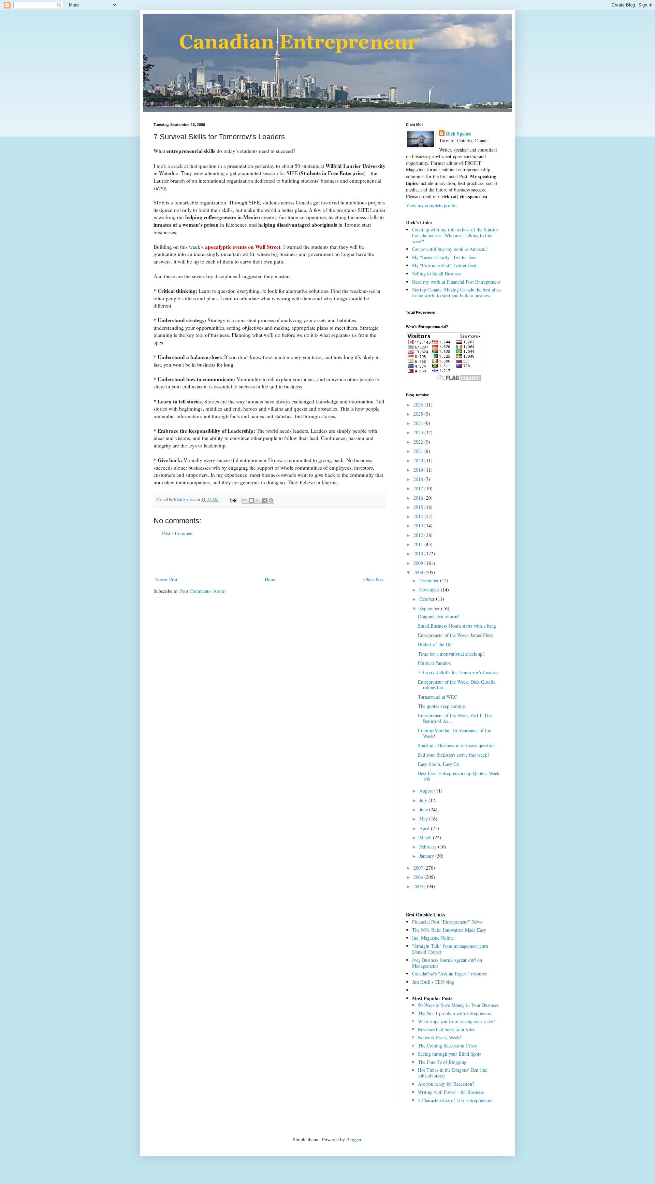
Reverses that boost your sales (446, 1029)
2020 (418, 460)
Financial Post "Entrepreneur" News (447, 921)
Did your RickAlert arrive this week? (453, 755)
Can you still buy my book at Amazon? (449, 249)
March (426, 837)
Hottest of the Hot (435, 644)
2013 (418, 525)
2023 (418, 432)
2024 (418, 423)
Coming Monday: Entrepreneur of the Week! (454, 733)
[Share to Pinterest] (270, 500)
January (427, 856)
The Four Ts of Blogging (442, 1062)
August (426, 790)
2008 (418, 572)
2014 (418, 516)
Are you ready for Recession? (446, 1084)
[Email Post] (232, 499)
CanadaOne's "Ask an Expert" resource (449, 973)
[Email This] (245, 500)
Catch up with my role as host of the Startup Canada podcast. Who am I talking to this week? (455, 235)
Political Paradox (434, 663)
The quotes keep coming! (442, 706)
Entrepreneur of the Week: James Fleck (456, 635)
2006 (418, 877)
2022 (418, 442)
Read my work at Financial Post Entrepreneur (456, 282)
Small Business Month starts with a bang (457, 626)
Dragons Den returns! (439, 616)
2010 (418, 553)
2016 (418, 498)
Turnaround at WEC (437, 697)
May (424, 818)
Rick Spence (458, 133)
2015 (418, 507)
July (423, 800)
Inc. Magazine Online (433, 938)
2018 (418, 479)
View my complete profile (431, 205)
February (428, 846)
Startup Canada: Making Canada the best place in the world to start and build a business (456, 292)
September (430, 608)
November (430, 589)
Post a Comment (178, 533)
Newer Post (166, 579)
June (424, 809)
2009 (418, 563)
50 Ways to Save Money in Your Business (458, 1005)
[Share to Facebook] (264, 500)
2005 (418, 886)
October (427, 599)
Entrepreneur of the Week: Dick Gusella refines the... (456, 685)
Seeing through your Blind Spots (449, 1054)
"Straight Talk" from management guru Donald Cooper (450, 949)
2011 (418, 544)
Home (270, 579)
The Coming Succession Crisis (447, 1045)
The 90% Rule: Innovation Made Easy (449, 930)
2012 (418, 535)
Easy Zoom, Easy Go (438, 764)
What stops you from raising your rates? (456, 1021)
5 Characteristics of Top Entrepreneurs (455, 1100)
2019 (418, 470)
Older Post (373, 579)
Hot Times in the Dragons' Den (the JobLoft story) (452, 1073)
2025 (418, 414)
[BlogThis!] (251, 500)
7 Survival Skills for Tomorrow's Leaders (458, 672)
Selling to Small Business (436, 273)
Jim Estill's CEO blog (433, 982)
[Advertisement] (269, 556)
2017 (418, 488)
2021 (418, 451)
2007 (418, 868)
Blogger (353, 1139)
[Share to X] (257, 500)
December (429, 580)
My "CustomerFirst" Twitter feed (444, 265)
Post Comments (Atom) (203, 591)
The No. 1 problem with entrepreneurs (455, 1013)
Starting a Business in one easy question (456, 745)
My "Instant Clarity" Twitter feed (444, 257)
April (425, 828)
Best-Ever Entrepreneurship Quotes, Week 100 (458, 776)
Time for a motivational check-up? (451, 654)
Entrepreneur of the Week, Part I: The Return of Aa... (455, 718)
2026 (418, 404)
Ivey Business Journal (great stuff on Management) (447, 963)
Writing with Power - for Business (451, 1092)
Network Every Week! (439, 1037)
